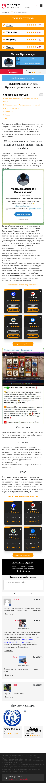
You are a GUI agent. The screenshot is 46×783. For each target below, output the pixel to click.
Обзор (13, 306)
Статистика (9, 112)
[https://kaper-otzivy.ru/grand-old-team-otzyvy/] (12, 718)
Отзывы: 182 (32, 310)
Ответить (8, 614)
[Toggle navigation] (41, 5)
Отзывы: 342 (13, 310)
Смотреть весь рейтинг (22, 344)
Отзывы (7, 115)
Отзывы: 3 (33, 336)
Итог (6, 118)
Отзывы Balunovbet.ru (33, 729)
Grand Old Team (12, 728)
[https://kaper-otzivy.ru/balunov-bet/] (33, 718)
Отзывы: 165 (13, 336)
